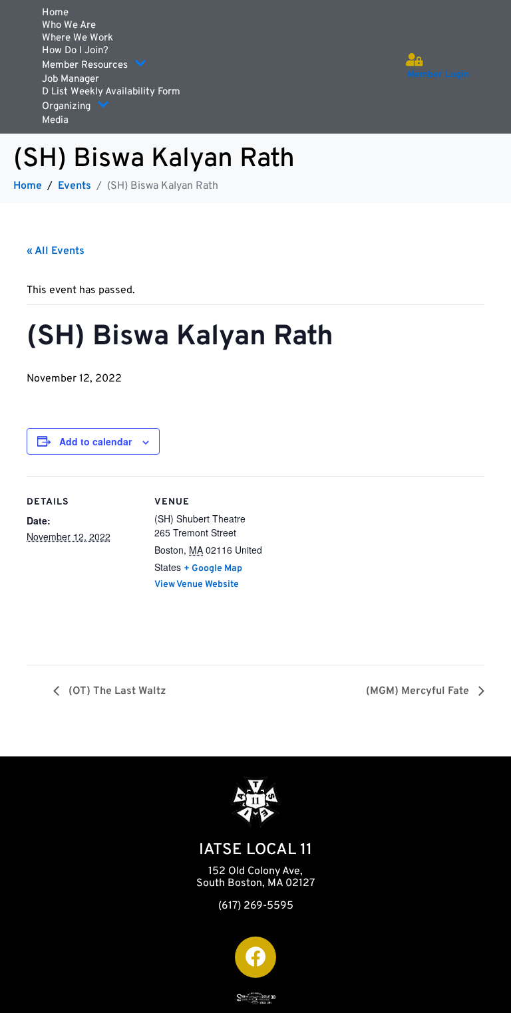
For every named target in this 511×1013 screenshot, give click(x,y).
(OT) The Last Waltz (116, 691)
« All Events (56, 251)
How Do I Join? (75, 51)
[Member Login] (414, 59)
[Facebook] (255, 957)
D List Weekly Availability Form (111, 92)
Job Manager (70, 79)
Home (55, 13)
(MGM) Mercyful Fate (419, 691)
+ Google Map (213, 568)
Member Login (438, 74)
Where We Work (77, 38)
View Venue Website (196, 584)
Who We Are (69, 25)
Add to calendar (95, 441)
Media (55, 120)
